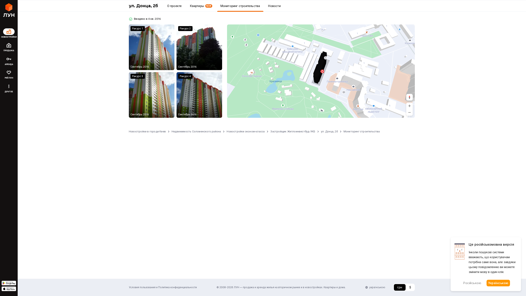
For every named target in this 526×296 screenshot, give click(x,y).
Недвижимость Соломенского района (196, 131)
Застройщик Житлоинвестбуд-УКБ (292, 131)
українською (377, 287)
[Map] (321, 71)
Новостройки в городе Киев (147, 131)
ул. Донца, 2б (329, 131)
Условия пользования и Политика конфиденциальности (163, 287)
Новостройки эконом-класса (246, 131)
